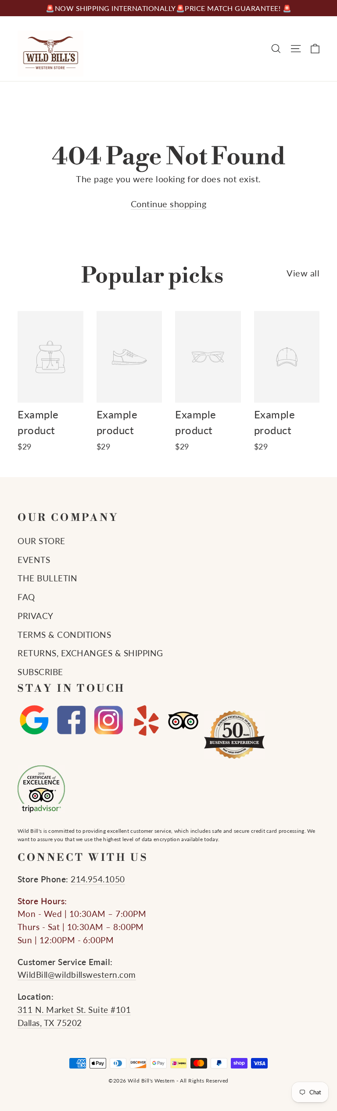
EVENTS (34, 560)
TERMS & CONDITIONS (64, 635)
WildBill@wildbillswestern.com (77, 975)
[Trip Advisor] (183, 720)
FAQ (26, 597)
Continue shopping (169, 203)
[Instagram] (108, 720)
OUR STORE (41, 541)
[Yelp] (145, 720)
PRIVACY (36, 616)
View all (303, 273)
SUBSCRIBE (40, 672)
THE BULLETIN (47, 578)
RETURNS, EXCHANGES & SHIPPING (90, 653)
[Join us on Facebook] (71, 720)
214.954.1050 (98, 879)
